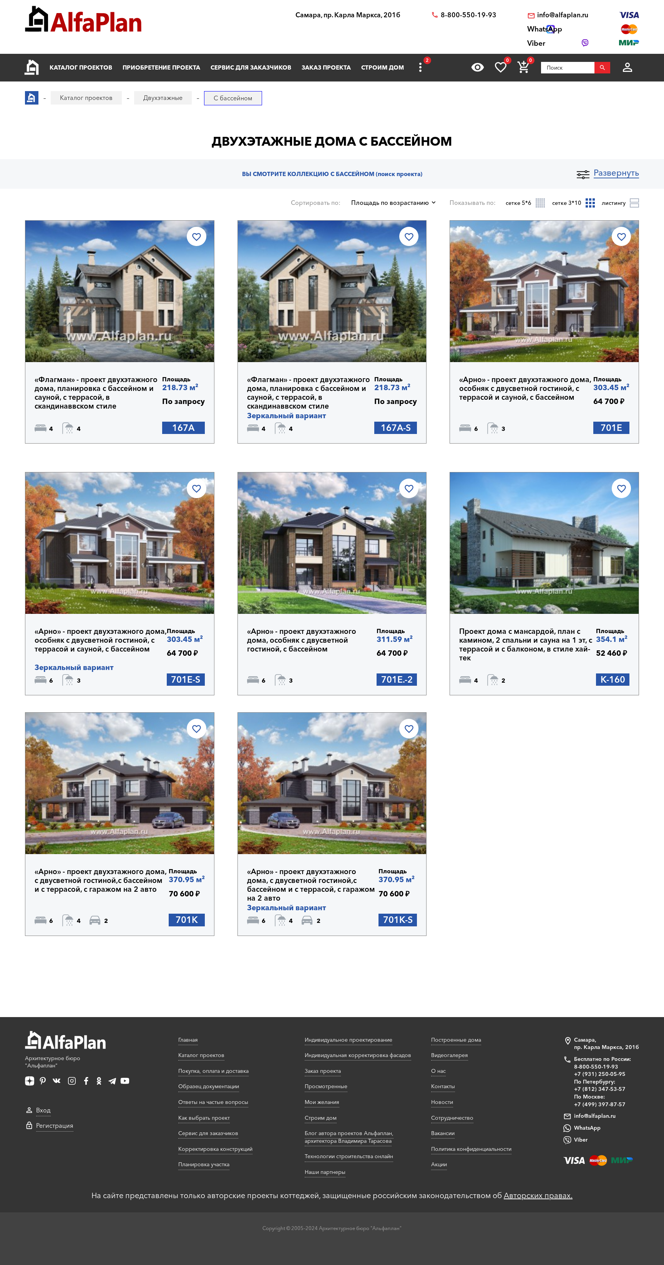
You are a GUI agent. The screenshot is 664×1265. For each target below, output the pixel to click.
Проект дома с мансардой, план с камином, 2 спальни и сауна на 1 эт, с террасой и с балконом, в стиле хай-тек (525, 644)
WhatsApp (587, 1127)
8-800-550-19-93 (468, 15)
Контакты (443, 1086)
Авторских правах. (538, 1195)
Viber (581, 1139)
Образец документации (208, 1086)
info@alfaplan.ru (562, 15)
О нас (438, 1070)
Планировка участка (203, 1164)
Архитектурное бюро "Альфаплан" (52, 1062)
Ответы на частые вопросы (213, 1102)
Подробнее (72, 342)
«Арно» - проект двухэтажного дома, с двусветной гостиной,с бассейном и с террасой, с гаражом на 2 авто (100, 880)
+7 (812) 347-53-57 (600, 1088)
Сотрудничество (452, 1117)
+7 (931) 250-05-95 (600, 1074)
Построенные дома (456, 1039)
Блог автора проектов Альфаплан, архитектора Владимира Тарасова (349, 1137)
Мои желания (322, 1102)
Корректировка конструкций (215, 1148)
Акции (439, 1164)
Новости (442, 1102)
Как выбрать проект (204, 1117)
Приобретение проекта (161, 67)
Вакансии (443, 1133)
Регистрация (54, 1125)
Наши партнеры (325, 1172)
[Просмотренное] (477, 67)
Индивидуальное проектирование (348, 1039)
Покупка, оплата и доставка (213, 1070)
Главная (188, 1039)
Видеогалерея (449, 1055)
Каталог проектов (81, 67)
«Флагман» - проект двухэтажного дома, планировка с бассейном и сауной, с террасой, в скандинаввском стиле (96, 393)
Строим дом (382, 67)
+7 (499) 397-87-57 (600, 1104)
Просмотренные (326, 1086)
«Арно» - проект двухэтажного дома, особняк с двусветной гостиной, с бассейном (301, 640)
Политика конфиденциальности (471, 1148)
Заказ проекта (326, 67)
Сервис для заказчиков (251, 67)
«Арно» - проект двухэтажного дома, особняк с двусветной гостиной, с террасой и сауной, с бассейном (525, 388)
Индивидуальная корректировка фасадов (358, 1055)
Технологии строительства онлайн (349, 1156)
